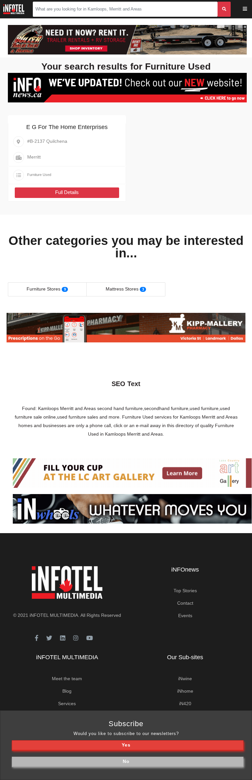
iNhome (185, 691)
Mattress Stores (122, 289)
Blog (67, 691)
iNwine (185, 678)
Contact (185, 603)
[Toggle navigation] (249, 9)
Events (185, 615)
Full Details (67, 192)
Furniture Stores (43, 289)
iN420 (185, 703)
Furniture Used (39, 175)
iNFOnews (185, 569)
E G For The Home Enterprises (67, 127)
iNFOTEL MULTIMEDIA (54, 615)
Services (67, 703)
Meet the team (67, 678)
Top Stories (185, 590)
